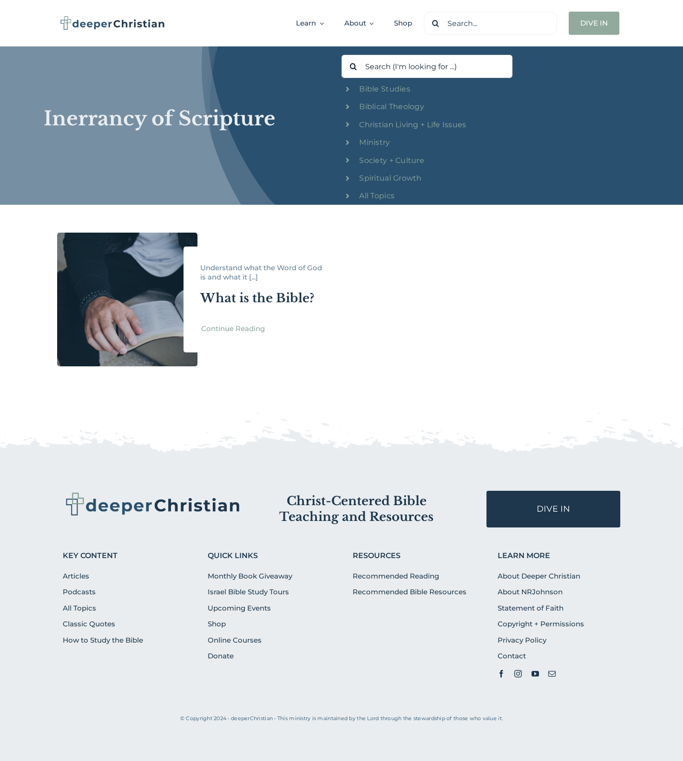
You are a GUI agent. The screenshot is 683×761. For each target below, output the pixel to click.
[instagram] (518, 673)
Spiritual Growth (390, 178)
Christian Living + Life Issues (412, 124)
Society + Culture (391, 160)
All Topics (376, 195)
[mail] (552, 673)
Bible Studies (384, 89)
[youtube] (535, 673)
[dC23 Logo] (113, 19)
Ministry (374, 142)
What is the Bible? (257, 298)
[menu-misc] (153, 494)
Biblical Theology (391, 106)
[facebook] (501, 673)
